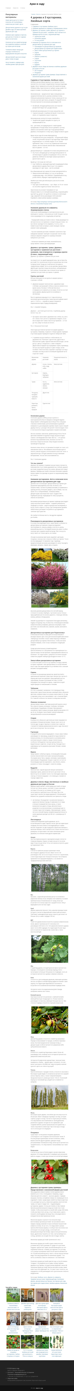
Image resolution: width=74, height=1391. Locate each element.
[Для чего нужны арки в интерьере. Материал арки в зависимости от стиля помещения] (42, 1301)
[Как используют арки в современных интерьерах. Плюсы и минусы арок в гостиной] (56, 1325)
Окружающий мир (51, 1279)
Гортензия (37, 60)
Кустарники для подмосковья (40, 1283)
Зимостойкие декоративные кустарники (46, 50)
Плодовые (37, 72)
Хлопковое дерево (40, 38)
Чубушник (37, 54)
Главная (8, 8)
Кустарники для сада (59, 1281)
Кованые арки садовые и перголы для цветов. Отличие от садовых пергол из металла (16, 37)
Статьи (22, 8)
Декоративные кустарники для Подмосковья (48, 48)
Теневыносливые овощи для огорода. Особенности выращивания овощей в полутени (16, 52)
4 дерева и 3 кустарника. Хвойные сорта (45, 26)
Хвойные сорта (42, 1277)
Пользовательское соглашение (24, 1372)
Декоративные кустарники (44, 1281)
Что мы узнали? (39, 40)
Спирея (36, 58)
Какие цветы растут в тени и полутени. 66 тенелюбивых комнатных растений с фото (14, 22)
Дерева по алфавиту (54, 1277)
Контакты (10, 1372)
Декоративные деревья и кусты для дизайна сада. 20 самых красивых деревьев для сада (17, 29)
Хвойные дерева (55, 1283)
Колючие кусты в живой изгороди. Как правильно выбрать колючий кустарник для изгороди (16, 44)
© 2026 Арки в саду (13, 1368)
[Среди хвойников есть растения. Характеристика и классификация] (56, 1348)
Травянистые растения (38, 1279)
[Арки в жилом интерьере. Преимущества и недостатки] (27, 1325)
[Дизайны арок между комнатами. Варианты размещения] (27, 1301)
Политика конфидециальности (16, 1374)
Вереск (36, 62)
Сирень (36, 52)
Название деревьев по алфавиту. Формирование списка (50, 28)
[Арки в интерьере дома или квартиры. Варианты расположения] (13, 1325)
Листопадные (38, 70)
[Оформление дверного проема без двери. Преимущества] (42, 1325)
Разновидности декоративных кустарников (47, 46)
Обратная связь (12, 1378)
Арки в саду (37, 3)
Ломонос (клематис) (40, 56)
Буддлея (37, 64)
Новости (15, 8)
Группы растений (39, 36)
